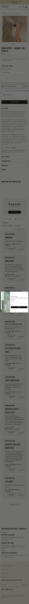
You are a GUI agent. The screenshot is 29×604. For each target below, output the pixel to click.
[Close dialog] (27, 292)
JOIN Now (19, 307)
